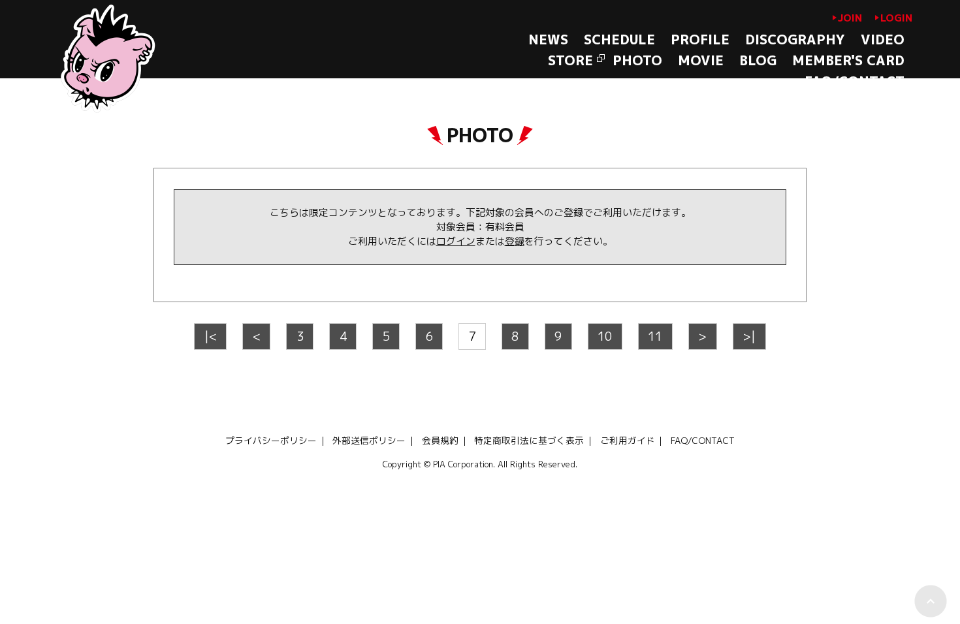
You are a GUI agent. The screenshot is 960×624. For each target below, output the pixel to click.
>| (749, 336)
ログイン (455, 241)
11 (655, 336)
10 (605, 336)
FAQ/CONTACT (854, 81)
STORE (570, 60)
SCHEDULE (619, 39)
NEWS (548, 39)
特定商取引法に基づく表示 (529, 440)
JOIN (850, 18)
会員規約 (440, 440)
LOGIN (896, 18)
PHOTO (637, 60)
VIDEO (882, 39)
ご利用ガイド (627, 440)
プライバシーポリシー (271, 440)
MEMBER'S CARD (848, 60)
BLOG (757, 60)
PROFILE (700, 39)
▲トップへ (930, 601)
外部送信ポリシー (369, 440)
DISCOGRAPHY (795, 39)
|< (210, 336)
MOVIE (701, 60)
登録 (514, 241)
